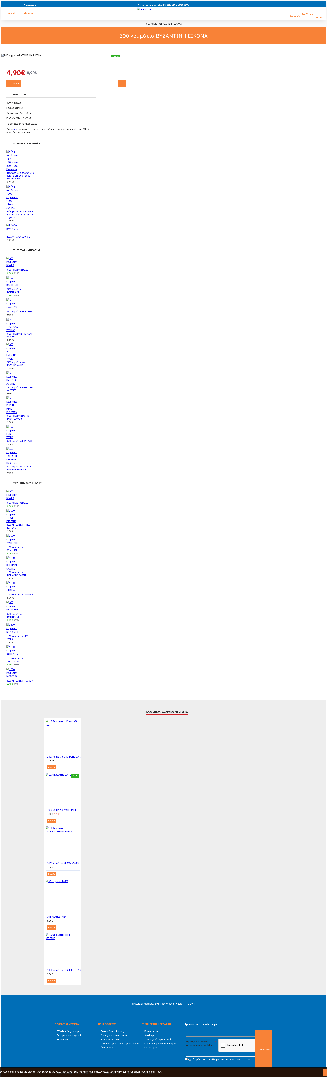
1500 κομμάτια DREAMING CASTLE (16, 574)
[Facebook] (153, 1009)
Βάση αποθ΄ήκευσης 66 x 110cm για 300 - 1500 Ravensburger (20, 176)
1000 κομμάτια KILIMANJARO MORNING (64, 863)
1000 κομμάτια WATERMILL (15, 549)
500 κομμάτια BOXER (18, 270)
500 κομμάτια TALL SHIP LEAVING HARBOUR (19, 468)
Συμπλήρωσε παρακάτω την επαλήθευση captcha (199, 1043)
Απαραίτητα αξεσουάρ (26, 143)
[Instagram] (166, 1009)
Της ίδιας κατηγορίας (27, 250)
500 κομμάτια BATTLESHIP (14, 291)
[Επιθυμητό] (122, 83)
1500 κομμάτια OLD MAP (20, 594)
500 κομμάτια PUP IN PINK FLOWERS (18, 417)
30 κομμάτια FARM (57, 916)
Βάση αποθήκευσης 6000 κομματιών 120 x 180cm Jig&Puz (20, 214)
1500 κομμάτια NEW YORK (17, 638)
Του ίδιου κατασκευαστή (28, 483)
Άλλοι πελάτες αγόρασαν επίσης (167, 711)
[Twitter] (160, 1009)
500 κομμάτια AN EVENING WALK (16, 364)
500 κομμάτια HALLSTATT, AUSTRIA (20, 389)
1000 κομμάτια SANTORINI (15, 660)
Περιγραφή (20, 94)
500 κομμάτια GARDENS (19, 311)
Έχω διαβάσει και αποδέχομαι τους (220, 1059)
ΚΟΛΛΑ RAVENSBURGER (19, 236)
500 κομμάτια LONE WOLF (20, 441)
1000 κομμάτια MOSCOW (20, 681)
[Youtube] (173, 1009)
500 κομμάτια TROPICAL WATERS (19, 335)
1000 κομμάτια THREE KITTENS (18, 526)
